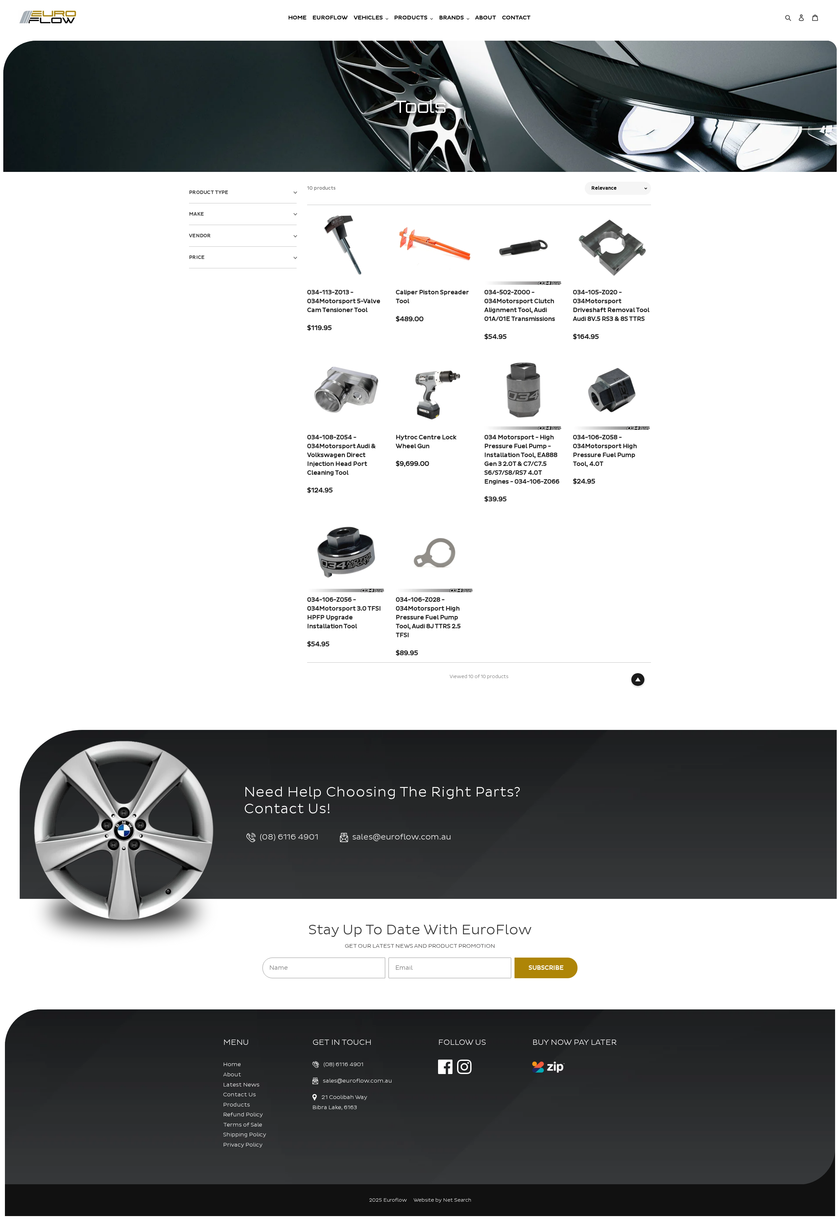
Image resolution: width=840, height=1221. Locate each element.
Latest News (241, 1084)
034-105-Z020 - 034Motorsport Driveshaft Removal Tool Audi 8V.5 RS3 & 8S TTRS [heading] (611, 306)
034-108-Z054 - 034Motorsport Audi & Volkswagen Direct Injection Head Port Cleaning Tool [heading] (341, 455)
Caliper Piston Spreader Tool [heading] (432, 297)
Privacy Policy (242, 1144)
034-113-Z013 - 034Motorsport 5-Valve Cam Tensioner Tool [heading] (343, 301)
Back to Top (637, 679)
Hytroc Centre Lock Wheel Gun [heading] (426, 442)
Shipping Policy (244, 1134)
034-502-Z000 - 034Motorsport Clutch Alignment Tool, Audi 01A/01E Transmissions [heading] (519, 306)
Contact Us (239, 1094)
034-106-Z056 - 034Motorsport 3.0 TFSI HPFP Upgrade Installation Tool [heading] (344, 613)
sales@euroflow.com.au (357, 1080)
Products (236, 1104)
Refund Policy (243, 1114)
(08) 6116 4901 (344, 1064)
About (232, 1074)
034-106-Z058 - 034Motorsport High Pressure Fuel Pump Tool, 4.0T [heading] (605, 451)
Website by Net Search (442, 1200)
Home (232, 1064)
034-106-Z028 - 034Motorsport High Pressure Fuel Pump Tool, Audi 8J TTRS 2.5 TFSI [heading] (428, 617)
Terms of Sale (242, 1124)
